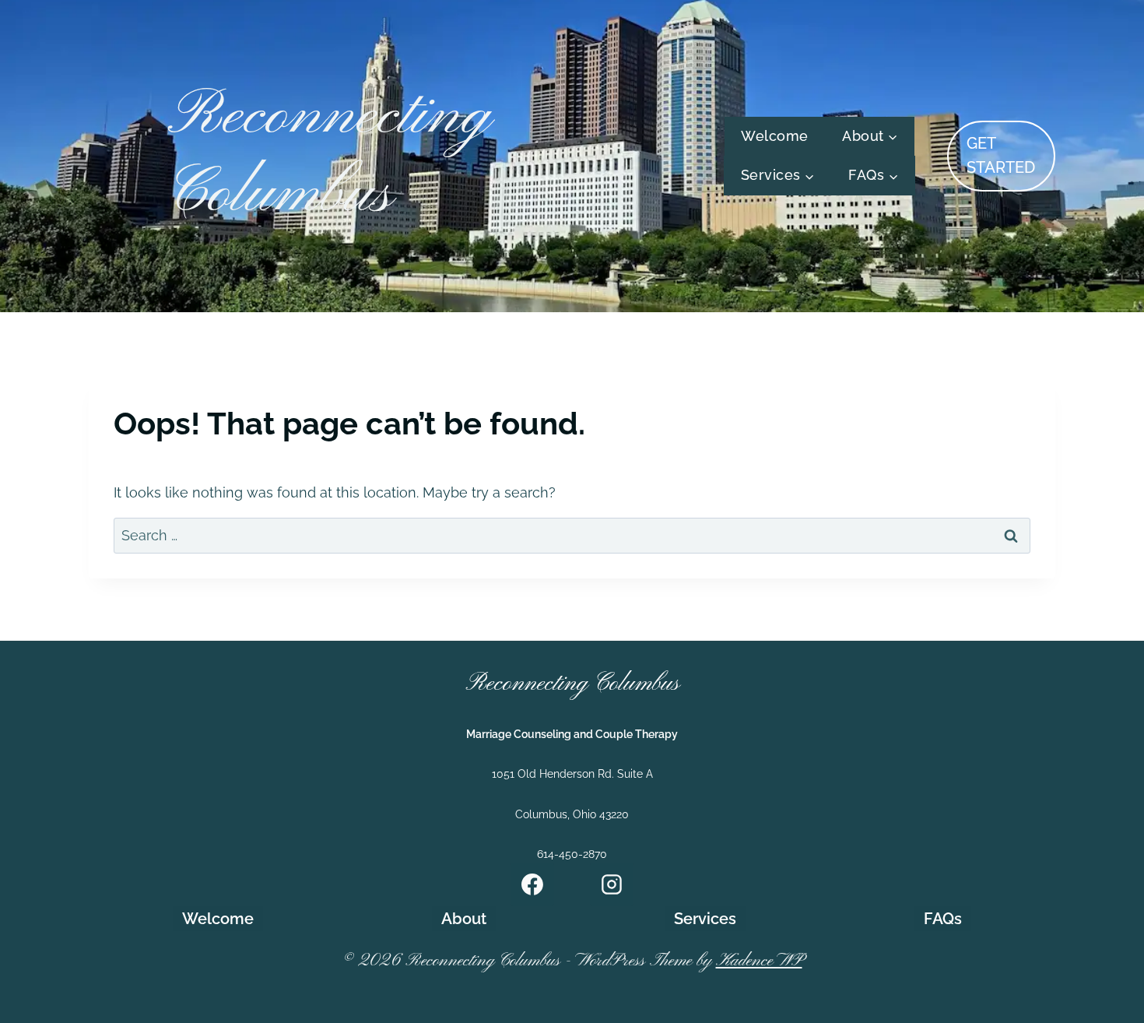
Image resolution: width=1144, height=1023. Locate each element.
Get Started (1001, 156)
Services (705, 918)
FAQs (943, 918)
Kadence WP (759, 961)
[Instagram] (611, 884)
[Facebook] (532, 884)
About (463, 918)
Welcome (775, 136)
